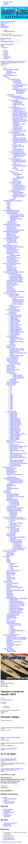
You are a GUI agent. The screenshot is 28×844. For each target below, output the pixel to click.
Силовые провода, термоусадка (15, 507)
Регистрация (7, 38)
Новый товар (10, 94)
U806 (11, 398)
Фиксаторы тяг (11, 622)
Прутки (12, 565)
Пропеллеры (10, 253)
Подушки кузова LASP (19, 137)
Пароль (3, 41)
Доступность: (4, 685)
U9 (11, 410)
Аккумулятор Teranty (15, 274)
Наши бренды (7, 825)
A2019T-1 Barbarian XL (16, 329)
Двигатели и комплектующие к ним (13, 517)
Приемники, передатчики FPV (15, 474)
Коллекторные (11, 534)
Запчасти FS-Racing (12, 358)
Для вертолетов (17, 544)
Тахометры (13, 631)
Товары (6, 76)
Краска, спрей (10, 571)
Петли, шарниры (11, 597)
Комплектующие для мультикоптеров (14, 246)
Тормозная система (15, 191)
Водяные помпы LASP (19, 108)
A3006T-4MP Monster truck (17, 331)
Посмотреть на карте (9, 839)
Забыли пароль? (9, 41)
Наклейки (9, 592)
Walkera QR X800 (14, 425)
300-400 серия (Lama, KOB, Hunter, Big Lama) (17, 350)
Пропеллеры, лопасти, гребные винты (17, 598)
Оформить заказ (5, 26)
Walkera (9, 209)
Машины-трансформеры (13, 237)
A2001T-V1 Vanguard (15, 316)
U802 (11, 394)
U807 (11, 400)
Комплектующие (11, 72)
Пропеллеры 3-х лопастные (17, 604)
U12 (11, 389)
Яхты (8, 244)
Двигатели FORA (11, 636)
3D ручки (9, 70)
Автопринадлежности (16, 96)
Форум (5, 4)
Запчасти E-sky (11, 347)
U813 (11, 403)
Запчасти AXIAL (11, 345)
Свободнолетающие (12, 270)
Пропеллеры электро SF (16, 612)
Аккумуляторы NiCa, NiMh (14, 280)
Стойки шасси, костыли (13, 613)
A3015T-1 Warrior (14, 333)
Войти (2, 38)
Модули (9, 486)
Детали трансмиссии (15, 158)
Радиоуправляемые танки (10, 245)
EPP (8, 558)
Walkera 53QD (13, 415)
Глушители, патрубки (12, 583)
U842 (11, 408)
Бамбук (9, 560)
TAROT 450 (13, 373)
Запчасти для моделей (9, 292)
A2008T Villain (14, 317)
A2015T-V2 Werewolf (15, 324)
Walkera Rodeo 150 (15, 428)
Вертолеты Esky (11, 227)
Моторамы (10, 591)
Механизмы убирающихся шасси (15, 590)
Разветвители (13, 514)
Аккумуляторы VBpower (16, 278)
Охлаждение (13, 524)
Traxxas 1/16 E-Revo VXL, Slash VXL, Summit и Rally (18, 454)
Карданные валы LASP (19, 160)
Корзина (3, 24)
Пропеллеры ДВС (15, 606)
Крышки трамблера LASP (20, 114)
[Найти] (15, 20)
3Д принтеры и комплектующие (17, 81)
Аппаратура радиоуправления (12, 478)
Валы (11, 521)
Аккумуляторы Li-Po (12, 273)
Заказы (5, 30)
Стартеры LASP (17, 126)
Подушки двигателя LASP (20, 117)
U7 (11, 393)
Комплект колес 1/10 (18, 299)
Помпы (12, 626)
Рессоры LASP (17, 144)
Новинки (6, 55)
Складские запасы (15, 79)
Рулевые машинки (12, 506)
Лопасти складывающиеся (17, 602)
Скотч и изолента (17, 174)
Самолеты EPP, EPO (12, 213)
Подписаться (4, 787)
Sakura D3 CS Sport (15, 311)
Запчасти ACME (11, 313)
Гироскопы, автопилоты (13, 493)
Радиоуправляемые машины (11, 231)
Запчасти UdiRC (11, 384)
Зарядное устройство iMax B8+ (9, 748)
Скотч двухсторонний (20, 176)
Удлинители (13, 516)
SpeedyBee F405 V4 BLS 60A (8, 759)
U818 (11, 407)
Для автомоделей (14, 503)
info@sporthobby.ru (9, 838)
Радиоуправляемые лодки (10, 238)
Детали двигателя (14, 107)
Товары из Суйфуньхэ (16, 182)
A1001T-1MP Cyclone (15, 315)
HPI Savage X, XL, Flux (16, 447)
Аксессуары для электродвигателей (16, 518)
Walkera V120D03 (14, 432)
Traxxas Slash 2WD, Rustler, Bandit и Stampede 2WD (17, 461)
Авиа (8, 77)
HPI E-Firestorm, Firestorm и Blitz (18, 446)
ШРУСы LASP (17, 181)
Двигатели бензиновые (16, 539)
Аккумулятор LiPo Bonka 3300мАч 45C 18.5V (13, 763)
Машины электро (11, 235)
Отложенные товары (9, 31)
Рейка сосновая (11, 577)
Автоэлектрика (14, 100)
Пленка (9, 576)
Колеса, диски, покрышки (17, 297)
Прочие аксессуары (15, 306)
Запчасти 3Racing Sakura (13, 309)
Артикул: (3, 683)
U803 (11, 396)
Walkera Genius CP (15, 418)
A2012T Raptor (14, 323)
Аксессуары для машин (13, 294)
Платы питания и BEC (13, 249)
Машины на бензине (12, 232)
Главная (6, 51)
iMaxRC (3, 682)
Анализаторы (10, 288)
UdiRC (8, 207)
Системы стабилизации (13, 260)
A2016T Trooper (14, 326)
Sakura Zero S (13, 312)
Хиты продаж (7, 57)
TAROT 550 (13, 380)
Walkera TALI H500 (15, 431)
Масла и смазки (11, 650)
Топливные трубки (12, 618)
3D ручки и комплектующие (11, 69)
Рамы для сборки (11, 256)
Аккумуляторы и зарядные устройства (15, 61)
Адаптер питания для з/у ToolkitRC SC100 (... (13, 727)
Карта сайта (7, 816)
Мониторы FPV (11, 472)
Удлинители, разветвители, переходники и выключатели (14, 509)
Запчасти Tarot (11, 372)
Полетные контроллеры (13, 252)
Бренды (6, 54)
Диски (14, 298)
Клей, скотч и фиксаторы (13, 570)
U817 (11, 405)
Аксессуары (10, 552)
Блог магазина (7, 815)
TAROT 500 (13, 379)
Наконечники (10, 594)
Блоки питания (11, 285)
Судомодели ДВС (11, 241)
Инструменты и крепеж (10, 551)
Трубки (12, 569)
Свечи (11, 627)
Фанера (9, 580)
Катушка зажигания (18, 188)
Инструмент (10, 555)
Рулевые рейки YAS (18, 149)
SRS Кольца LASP (18, 101)
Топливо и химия (8, 648)
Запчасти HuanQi (11, 366)
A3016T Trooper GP (15, 334)
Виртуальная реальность (10, 75)
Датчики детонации (18, 185)
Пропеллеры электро (15, 611)
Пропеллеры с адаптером (16, 609)
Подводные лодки (11, 239)
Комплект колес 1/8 (18, 301)
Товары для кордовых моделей (12, 634)
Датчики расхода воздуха (19, 186)
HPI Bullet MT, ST (14, 444)
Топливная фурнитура (13, 615)
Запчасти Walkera (11, 411)
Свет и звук (13, 308)
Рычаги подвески (17, 150)
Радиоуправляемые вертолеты (12, 224)
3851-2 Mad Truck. (15, 362)
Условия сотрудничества (10, 823)
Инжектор (16, 172)
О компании (7, 811)
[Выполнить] (1, 37)
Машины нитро (11, 234)
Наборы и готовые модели (14, 641)
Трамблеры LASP (17, 128)
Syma (8, 203)
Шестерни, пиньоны (15, 525)
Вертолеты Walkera (12, 228)
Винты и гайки (11, 553)
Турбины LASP (17, 129)
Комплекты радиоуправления (14, 479)
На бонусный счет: (7, 699)
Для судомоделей (14, 505)
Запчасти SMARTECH (13, 369)
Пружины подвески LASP (20, 140)
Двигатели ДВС (11, 535)
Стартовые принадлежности (17, 630)
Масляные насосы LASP (19, 115)
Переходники (13, 513)
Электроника (7, 492)
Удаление (12, 199)
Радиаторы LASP (17, 118)
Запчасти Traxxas (11, 383)
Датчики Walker (17, 103)
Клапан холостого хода (19, 189)
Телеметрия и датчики (13, 488)
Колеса (8, 588)
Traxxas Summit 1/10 (15, 464)
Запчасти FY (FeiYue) (12, 359)
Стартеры (12, 629)
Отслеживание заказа (6, 35)
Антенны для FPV (12, 468)
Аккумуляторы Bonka (15, 276)
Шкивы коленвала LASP (19, 130)
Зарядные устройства (6, 62)
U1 (11, 386)
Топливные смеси (11, 651)
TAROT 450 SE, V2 (18, 376)
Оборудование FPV (9, 467)
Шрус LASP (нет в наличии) (18, 179)
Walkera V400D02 (14, 438)
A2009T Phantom (14, 319)
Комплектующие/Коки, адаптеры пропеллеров (20, 92)
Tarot (8, 206)
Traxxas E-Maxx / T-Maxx (16, 456)
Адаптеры (12, 520)
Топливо (9, 647)
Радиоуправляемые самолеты (11, 210)
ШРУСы (15, 168)
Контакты (6, 3)
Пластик (9, 73)
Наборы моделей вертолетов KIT (15, 230)
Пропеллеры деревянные (16, 608)
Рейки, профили (14, 566)
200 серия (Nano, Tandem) (16, 348)
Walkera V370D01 (14, 436)
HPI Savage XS (14, 449)
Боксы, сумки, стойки (16, 625)
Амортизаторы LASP (18, 133)
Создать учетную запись (7, 44)
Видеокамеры (10, 470)
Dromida (9, 202)
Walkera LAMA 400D (15, 421)
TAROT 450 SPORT (18, 378)
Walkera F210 (13, 417)
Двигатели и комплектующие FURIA (17, 637)
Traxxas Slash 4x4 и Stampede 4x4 (18, 463)
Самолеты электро (12, 223)
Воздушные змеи (11, 264)
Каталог (6, 53)
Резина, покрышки (18, 304)
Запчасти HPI (10, 365)
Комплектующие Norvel (19, 548)
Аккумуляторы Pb (11, 283)
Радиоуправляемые (12, 267)
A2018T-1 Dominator (15, 327)
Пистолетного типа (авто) (17, 481)
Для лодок (9, 584)
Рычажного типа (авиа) (16, 482)
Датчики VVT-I (17, 184)
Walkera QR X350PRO (16, 424)
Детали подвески (14, 132)
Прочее (12, 171)
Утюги (12, 633)
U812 (11, 401)
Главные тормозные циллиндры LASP (18, 193)
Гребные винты (14, 599)
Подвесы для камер (12, 251)
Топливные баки (11, 616)
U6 (11, 391)
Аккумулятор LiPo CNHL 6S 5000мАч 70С (12, 768)
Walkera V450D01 (14, 439)
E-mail (2, 39)
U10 (11, 387)
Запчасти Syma (11, 371)
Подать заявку (7, 824)
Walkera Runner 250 (15, 429)
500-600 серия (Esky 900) (16, 355)
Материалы (7, 556)
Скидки (6, 58)
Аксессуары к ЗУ (11, 290)
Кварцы (9, 489)
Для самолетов (17, 545)
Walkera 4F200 (14, 412)
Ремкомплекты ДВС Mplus (20, 119)
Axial (11, 443)
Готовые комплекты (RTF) (17, 214)
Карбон (9, 562)
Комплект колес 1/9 (18, 302)
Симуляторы (7, 491)
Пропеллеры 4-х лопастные (17, 605)
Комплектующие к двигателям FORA (17, 638)
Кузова (12, 305)
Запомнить (5, 47)
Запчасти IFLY (11, 368)
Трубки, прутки (11, 578)
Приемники (10, 484)
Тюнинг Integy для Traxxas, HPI (15, 442)
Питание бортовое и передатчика (16, 291)
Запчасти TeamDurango (13, 382)
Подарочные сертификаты (20, 84)
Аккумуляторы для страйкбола (15, 281)
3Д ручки (18, 83)
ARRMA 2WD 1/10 (15, 337)
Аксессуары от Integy (15, 465)
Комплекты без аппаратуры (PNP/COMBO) (17, 216)
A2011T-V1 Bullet (14, 322)
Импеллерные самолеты (13, 211)
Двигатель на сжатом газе (17, 549)
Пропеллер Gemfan (15, 255)
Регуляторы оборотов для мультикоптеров (13, 258)
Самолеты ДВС (11, 221)
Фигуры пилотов (11, 620)
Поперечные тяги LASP (19, 139)
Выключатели (13, 511)
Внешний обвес (14, 295)
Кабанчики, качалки (12, 585)
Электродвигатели (12, 262)
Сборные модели (11, 269)
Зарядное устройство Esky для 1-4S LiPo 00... (12, 743)
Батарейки (9, 287)
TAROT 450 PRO (17, 375)
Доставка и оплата (9, 2)
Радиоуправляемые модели (20, 89)
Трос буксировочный (21, 98)
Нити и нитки (10, 574)
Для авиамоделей (14, 502)
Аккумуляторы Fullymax (16, 277)
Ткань (11, 567)
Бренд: (2, 680)
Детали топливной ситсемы (17, 151)
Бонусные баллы (8, 809)
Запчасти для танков (15, 364)
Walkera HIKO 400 (15, 419)
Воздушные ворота (12, 471)
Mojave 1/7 (13, 344)
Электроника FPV (11, 477)
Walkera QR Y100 (14, 426)
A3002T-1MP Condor (15, 330)
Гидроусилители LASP (19, 111)
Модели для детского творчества (12, 263)
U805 (11, 397)
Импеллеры (13, 532)
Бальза (8, 559)
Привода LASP (17, 164)
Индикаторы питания (12, 495)
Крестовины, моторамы (16, 523)
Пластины (12, 563)
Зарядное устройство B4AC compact (10, 737)
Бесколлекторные (11, 527)
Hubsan (9, 204)
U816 (11, 404)
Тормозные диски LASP (19, 195)
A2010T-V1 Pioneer (15, 320)
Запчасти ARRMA (12, 336)
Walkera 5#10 (13, 414)
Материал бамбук (11, 573)
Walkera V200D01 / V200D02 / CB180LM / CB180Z (18, 434)
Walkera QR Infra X (15, 422)
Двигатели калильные (16, 541)
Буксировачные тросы (19, 97)
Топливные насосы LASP (20, 154)
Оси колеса (10, 595)
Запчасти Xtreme (11, 440)
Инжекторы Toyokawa (19, 153)
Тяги (8, 619)
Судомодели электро (12, 242)
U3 (11, 390)
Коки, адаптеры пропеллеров (14, 587)
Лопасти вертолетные (16, 601)
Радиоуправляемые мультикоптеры (13, 200)
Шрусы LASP (19, 170)
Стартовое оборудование (13, 623)
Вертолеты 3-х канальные (14, 225)
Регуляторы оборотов (12, 500)
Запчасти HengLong (12, 361)
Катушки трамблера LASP (20, 112)
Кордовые (9, 266)
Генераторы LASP (18, 110)
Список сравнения (9, 803)
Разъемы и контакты (12, 499)
